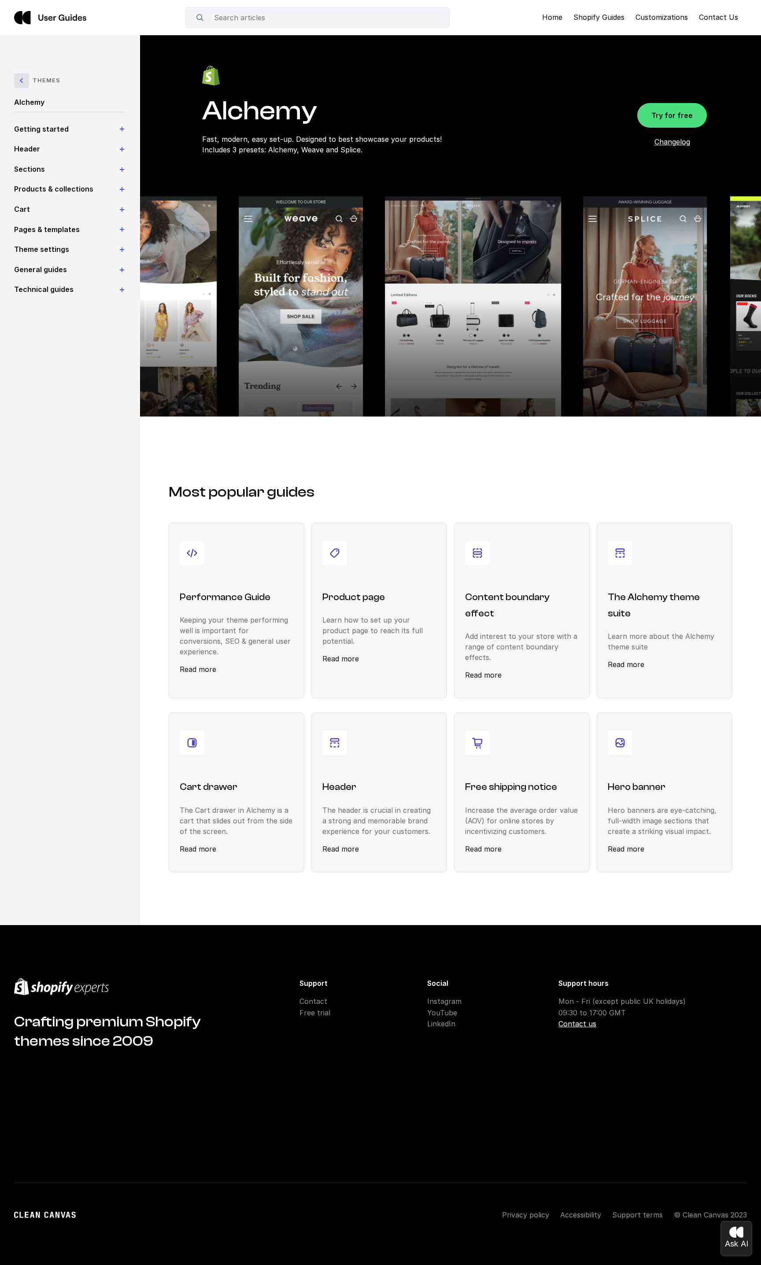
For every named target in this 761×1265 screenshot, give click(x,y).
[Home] (50, 17)
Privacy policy (525, 1214)
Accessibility (580, 1214)
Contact (313, 1001)
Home (552, 17)
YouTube (442, 1012)
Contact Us (718, 17)
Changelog (672, 141)
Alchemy (29, 102)
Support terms (637, 1214)
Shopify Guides (598, 17)
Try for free (672, 115)
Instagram (444, 1001)
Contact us (577, 1023)
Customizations (661, 17)
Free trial (314, 1012)
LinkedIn (441, 1023)
